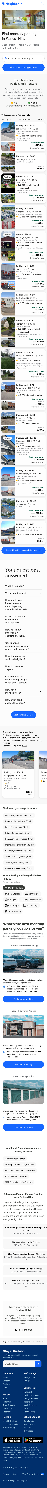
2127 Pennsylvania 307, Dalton (19, 1182)
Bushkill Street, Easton (15, 1158)
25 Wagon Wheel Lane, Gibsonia (19, 1164)
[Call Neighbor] (42, 3)
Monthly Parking (16, 1342)
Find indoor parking (23, 1064)
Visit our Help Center (23, 715)
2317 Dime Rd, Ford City (16, 1176)
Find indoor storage (24, 1127)
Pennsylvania (29, 1342)
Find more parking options (23, 67)
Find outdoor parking (23, 999)
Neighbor (6, 1342)
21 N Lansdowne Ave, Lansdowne (20, 1170)
